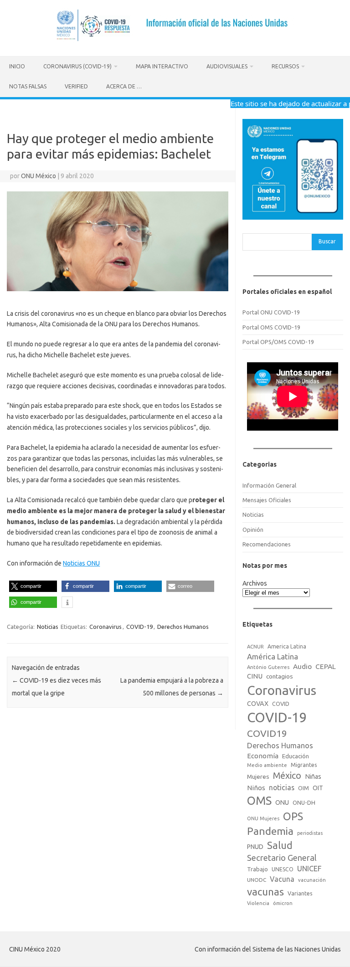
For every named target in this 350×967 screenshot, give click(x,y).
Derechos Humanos (183, 626)
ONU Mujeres (263, 818)
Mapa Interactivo (162, 66)
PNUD (255, 846)
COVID (280, 703)
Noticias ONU (81, 563)
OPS (293, 816)
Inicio (17, 66)
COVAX (257, 703)
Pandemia (270, 831)
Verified (76, 86)
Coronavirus (105, 626)
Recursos (285, 66)
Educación (295, 756)
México (287, 776)
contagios (279, 676)
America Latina (287, 646)
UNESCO (282, 869)
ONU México (38, 176)
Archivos (254, 583)
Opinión (252, 529)
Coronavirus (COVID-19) (77, 66)
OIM (303, 788)
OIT (318, 788)
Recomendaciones (266, 544)
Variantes (300, 893)
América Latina (272, 656)
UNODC (256, 880)
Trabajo (257, 869)
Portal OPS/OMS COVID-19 (278, 342)
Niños (256, 788)
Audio (302, 666)
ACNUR (255, 646)
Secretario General (282, 857)
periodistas (310, 833)
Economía (262, 756)
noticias (281, 787)
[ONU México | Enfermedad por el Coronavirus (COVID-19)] (175, 40)
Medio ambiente (267, 765)
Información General (269, 485)
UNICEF (309, 868)
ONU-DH (304, 802)
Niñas (313, 776)
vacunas (265, 891)
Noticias (47, 626)
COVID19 (267, 733)
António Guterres (268, 667)
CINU (254, 676)
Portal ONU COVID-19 (271, 312)
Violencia (258, 903)
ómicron (283, 903)
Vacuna (282, 879)
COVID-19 (139, 626)
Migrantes (304, 764)
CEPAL (325, 666)
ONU (282, 802)
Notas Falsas (27, 86)
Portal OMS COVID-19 (271, 327)
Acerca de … (124, 86)
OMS (259, 800)
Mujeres (258, 776)
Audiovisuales (226, 66)
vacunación (312, 880)
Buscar (327, 241)
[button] (33, 586)
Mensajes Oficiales (266, 500)
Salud (280, 845)
